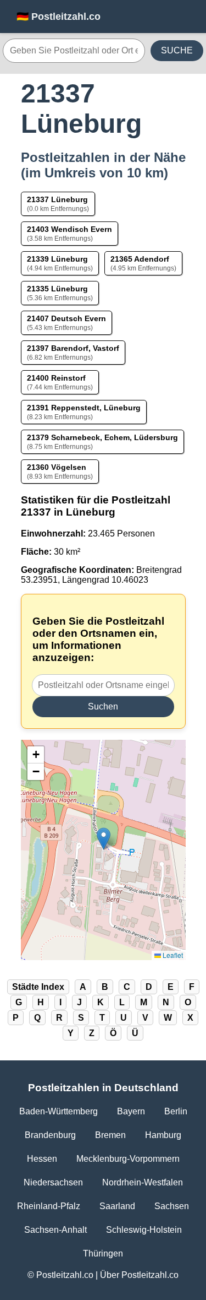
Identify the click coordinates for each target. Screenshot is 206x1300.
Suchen (103, 706)
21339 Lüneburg (57, 258)
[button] (103, 838)
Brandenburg (50, 1135)
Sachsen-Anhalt (55, 1229)
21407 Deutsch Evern (66, 318)
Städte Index (38, 987)
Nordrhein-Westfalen (142, 1182)
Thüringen (103, 1253)
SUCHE (177, 50)
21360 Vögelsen (56, 467)
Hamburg (163, 1135)
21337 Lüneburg (57, 199)
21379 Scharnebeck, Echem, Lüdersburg (102, 437)
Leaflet (172, 955)
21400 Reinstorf (56, 377)
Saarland (117, 1206)
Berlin (175, 1111)
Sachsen (171, 1206)
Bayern (131, 1111)
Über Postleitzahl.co (139, 1275)
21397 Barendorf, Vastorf (73, 348)
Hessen (42, 1158)
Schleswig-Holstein (144, 1229)
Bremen (110, 1135)
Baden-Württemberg (58, 1111)
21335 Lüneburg (57, 288)
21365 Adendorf (139, 258)
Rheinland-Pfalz (48, 1206)
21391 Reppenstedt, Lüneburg (84, 407)
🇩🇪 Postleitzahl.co (58, 16)
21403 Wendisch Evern (69, 229)
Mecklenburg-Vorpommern (128, 1158)
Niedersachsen (53, 1182)
